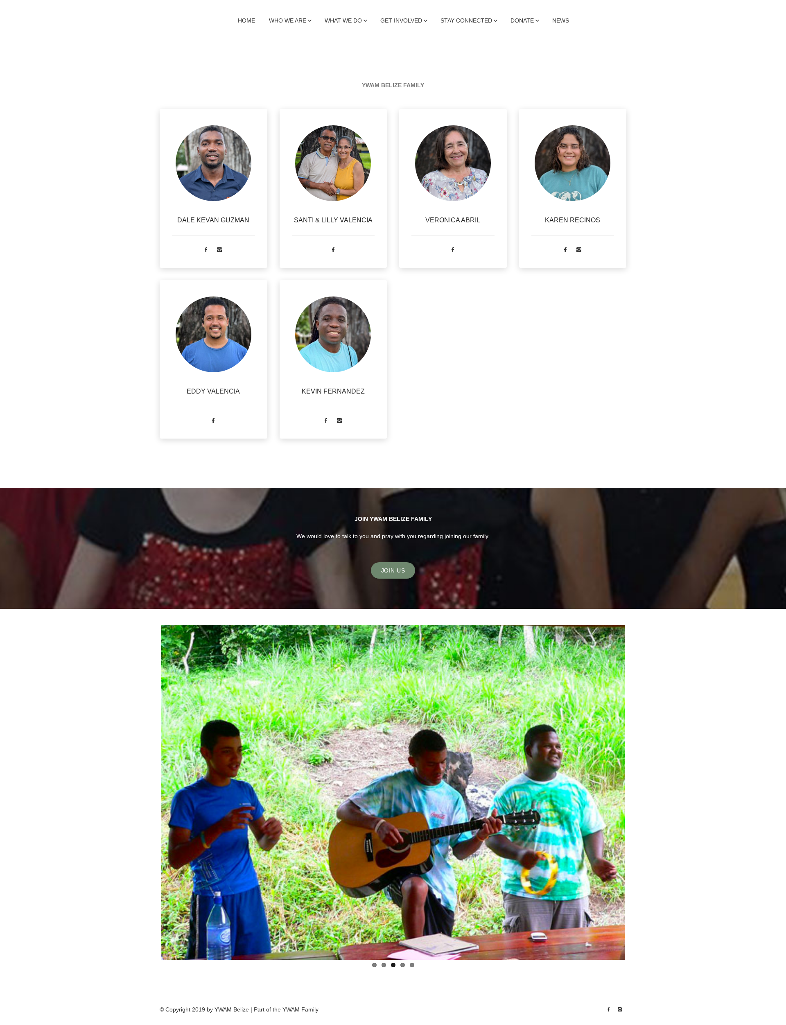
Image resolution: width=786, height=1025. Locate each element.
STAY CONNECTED (466, 20)
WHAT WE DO (343, 20)
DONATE (522, 20)
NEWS (560, 20)
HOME (246, 20)
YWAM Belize (232, 1009)
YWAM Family (300, 1009)
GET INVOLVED (401, 20)
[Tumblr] (620, 1009)
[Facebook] (206, 250)
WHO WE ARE (287, 20)
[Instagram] (219, 250)
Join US (393, 570)
